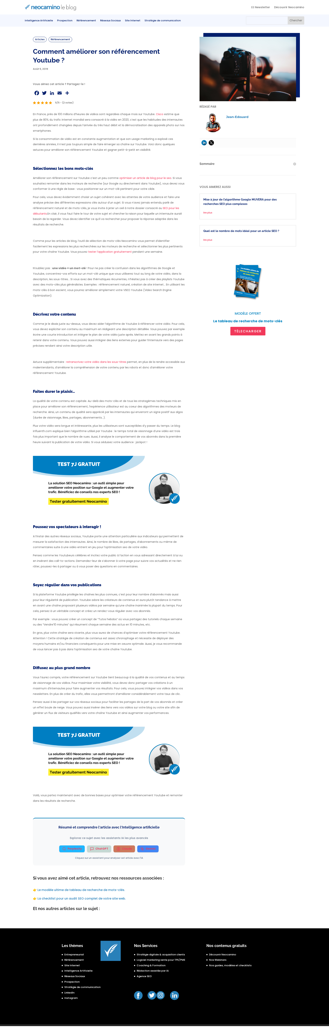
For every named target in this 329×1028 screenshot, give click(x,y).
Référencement (86, 20)
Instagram (71, 998)
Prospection (64, 20)
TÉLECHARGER (248, 331)
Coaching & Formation (151, 965)
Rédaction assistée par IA (153, 971)
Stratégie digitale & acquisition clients (161, 954)
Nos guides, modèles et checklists (230, 965)
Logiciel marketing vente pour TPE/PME (161, 960)
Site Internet (132, 20)
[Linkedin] (204, 142)
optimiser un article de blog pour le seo (145, 178)
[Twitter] (211, 142)
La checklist (82, 898)
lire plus (207, 212)
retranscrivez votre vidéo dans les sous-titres (96, 362)
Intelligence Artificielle (39, 20)
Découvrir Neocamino (289, 7)
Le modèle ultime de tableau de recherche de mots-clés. (81, 890)
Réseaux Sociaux (110, 20)
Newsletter (262, 7)
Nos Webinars (217, 960)
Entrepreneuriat (74, 954)
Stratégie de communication (163, 20)
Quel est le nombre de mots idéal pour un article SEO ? (241, 231)
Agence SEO (144, 976)
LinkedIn (69, 992)
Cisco (159, 114)
